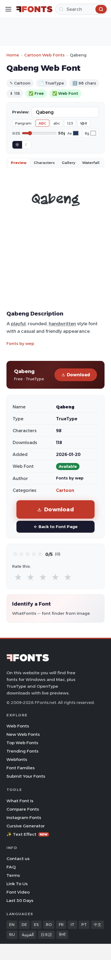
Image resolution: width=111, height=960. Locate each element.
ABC (42, 123)
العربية (28, 934)
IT (72, 924)
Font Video (18, 892)
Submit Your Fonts (25, 776)
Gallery (68, 162)
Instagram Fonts (23, 817)
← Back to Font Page (56, 526)
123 (70, 123)
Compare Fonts (22, 809)
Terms (13, 875)
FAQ (11, 867)
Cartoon (65, 490)
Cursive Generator (25, 825)
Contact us (18, 858)
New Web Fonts (23, 734)
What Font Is (19, 800)
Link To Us (17, 883)
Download (78, 374)
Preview (18, 162)
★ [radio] (18, 577)
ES (36, 924)
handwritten (62, 323)
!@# (83, 123)
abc (56, 123)
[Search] (101, 9)
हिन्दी (62, 934)
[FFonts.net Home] (34, 9)
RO (49, 924)
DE (24, 924)
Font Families (20, 767)
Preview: (20, 112)
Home (12, 55)
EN (12, 924)
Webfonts (16, 759)
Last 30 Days (19, 900)
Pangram (23, 123)
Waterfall (90, 162)
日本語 (46, 934)
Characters (44, 162)
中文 (97, 924)
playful (18, 323)
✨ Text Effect (27, 834)
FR (61, 924)
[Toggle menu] (8, 9)
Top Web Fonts (22, 742)
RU (12, 934)
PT (84, 924)
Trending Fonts (22, 751)
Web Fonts (17, 726)
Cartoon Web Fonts (44, 55)
